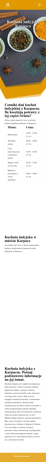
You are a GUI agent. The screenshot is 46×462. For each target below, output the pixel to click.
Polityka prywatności (22, 456)
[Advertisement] (23, 55)
